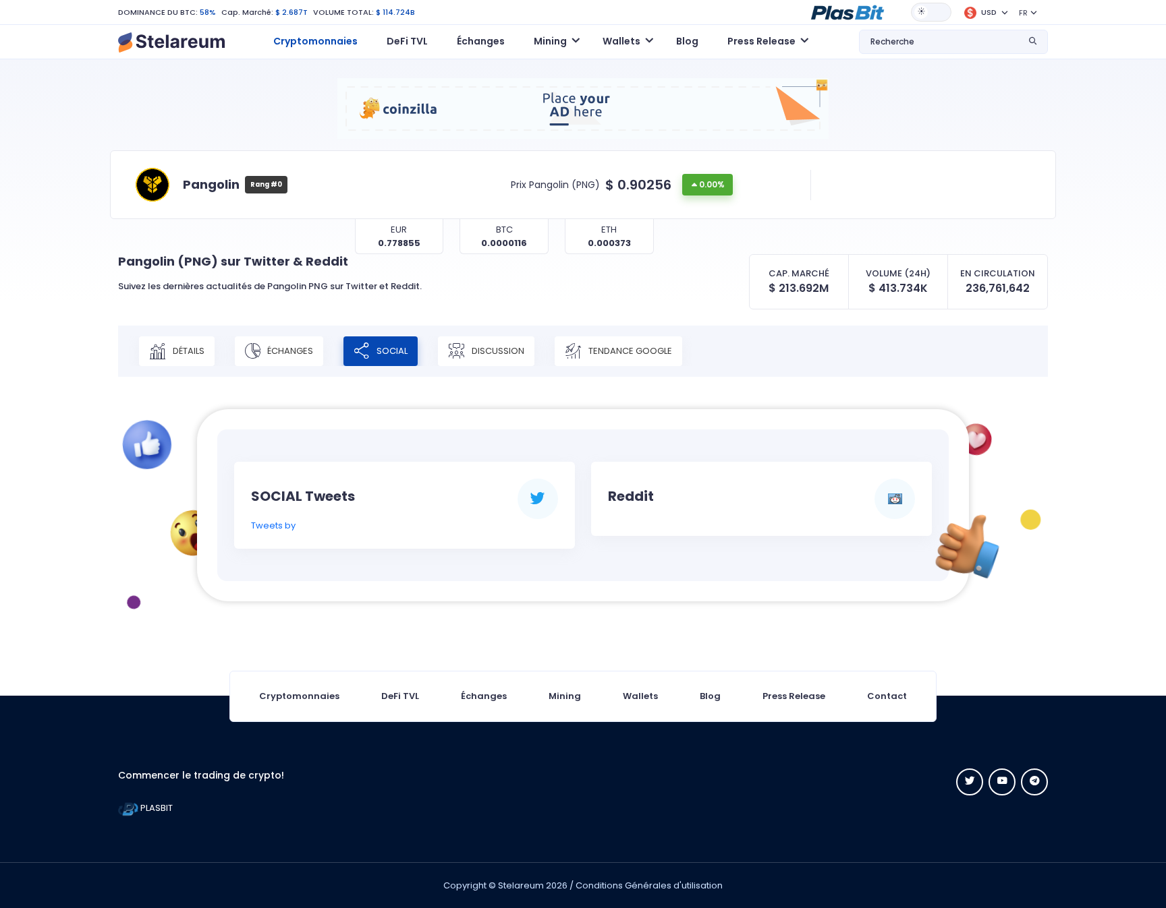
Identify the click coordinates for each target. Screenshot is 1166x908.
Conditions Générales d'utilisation (649, 885)
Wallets (640, 696)
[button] (847, 11)
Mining (565, 696)
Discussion (497, 350)
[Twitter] (969, 781)
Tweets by (273, 525)
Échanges (481, 41)
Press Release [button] (761, 41)
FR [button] (1023, 12)
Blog (687, 41)
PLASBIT (155, 807)
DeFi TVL (407, 41)
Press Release (793, 696)
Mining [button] (550, 41)
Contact (887, 696)
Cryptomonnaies (315, 41)
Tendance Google (629, 350)
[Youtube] (1002, 781)
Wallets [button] (621, 41)
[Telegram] (1034, 781)
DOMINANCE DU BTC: (158, 12)
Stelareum (521, 885)
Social (391, 350)
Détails (187, 350)
